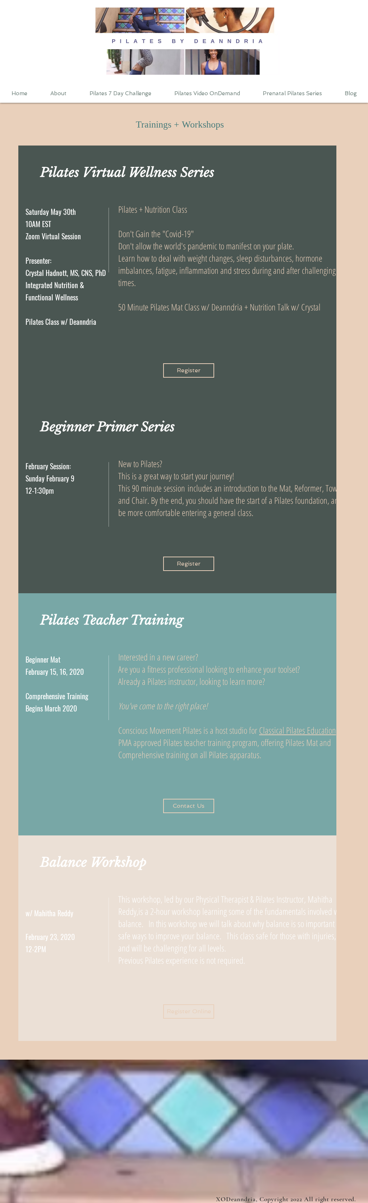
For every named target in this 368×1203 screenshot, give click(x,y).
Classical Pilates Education (297, 730)
